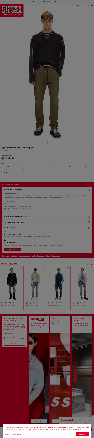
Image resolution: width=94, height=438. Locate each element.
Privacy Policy (70, 429)
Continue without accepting (13, 434)
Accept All (82, 434)
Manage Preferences (53, 429)
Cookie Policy (81, 429)
